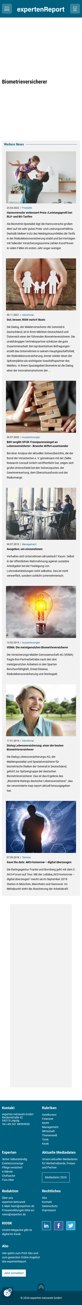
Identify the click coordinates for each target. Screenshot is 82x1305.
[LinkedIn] (46, 1225)
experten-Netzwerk (13, 1202)
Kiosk (17, 1234)
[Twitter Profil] (70, 1225)
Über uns (7, 1197)
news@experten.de (14, 1214)
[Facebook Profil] (58, 1225)
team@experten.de (22, 1206)
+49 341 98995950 (18, 1124)
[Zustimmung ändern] (8, 1292)
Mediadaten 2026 (56, 1177)
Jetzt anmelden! (14, 1273)
